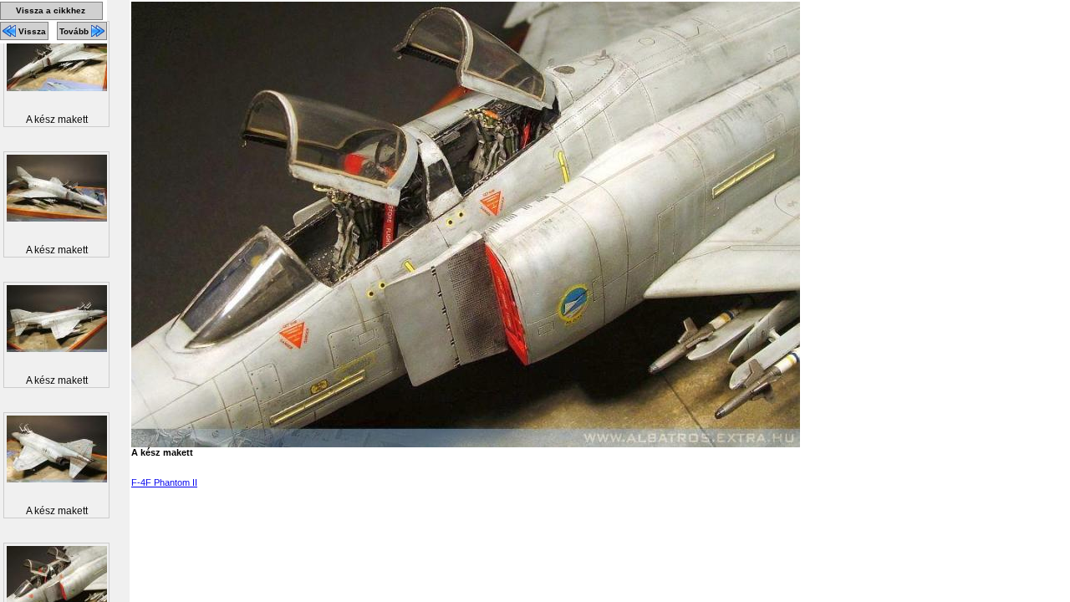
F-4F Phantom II (164, 482)
